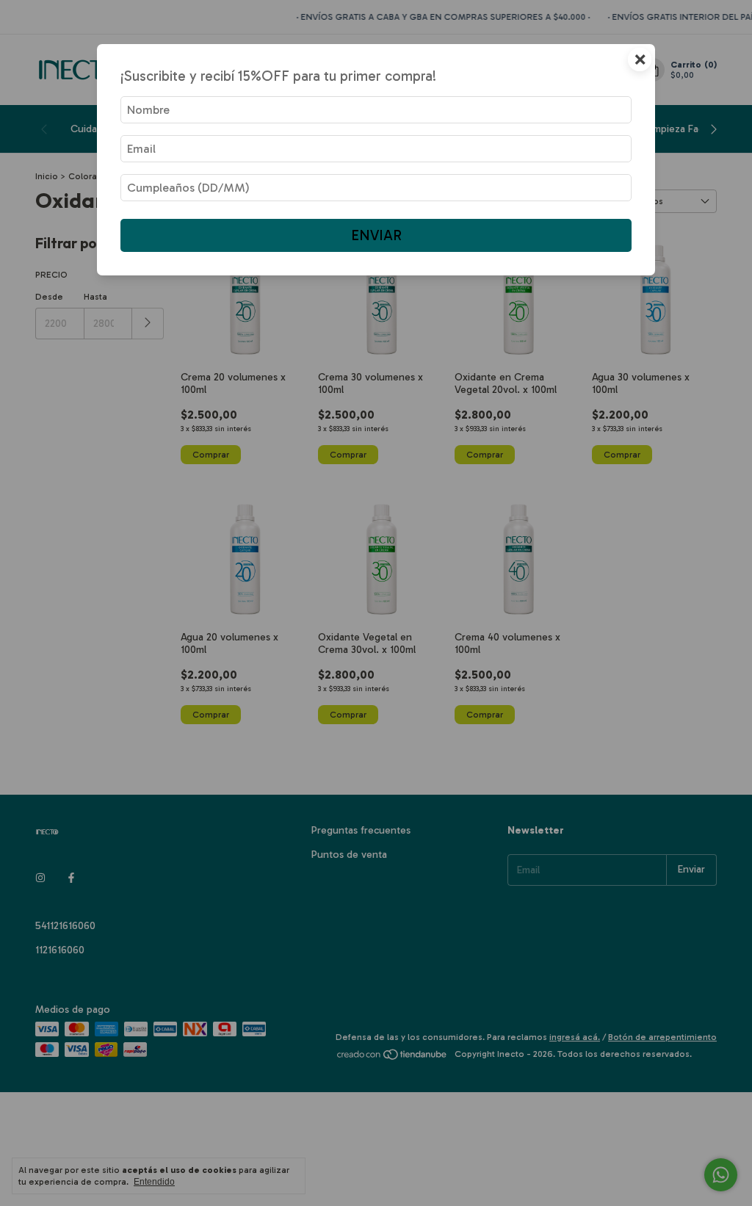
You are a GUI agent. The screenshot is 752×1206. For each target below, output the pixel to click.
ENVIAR (376, 235)
